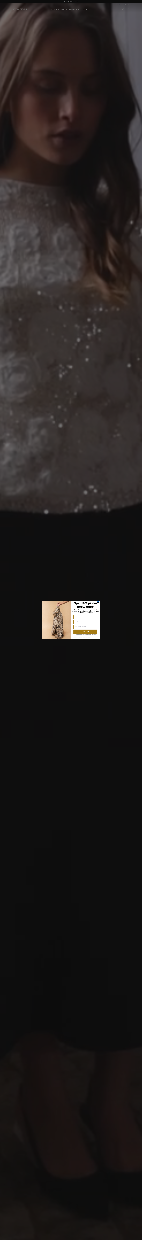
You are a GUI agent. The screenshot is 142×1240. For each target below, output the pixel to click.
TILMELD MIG (85, 631)
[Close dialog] (98, 602)
